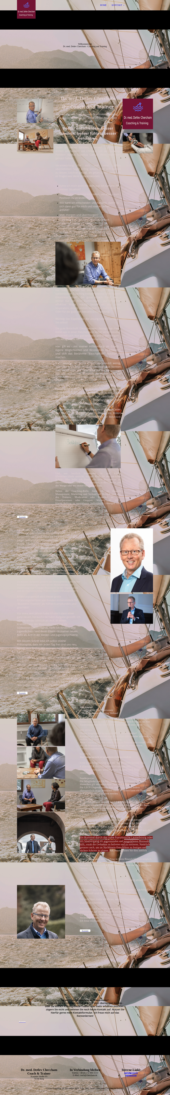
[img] (40, 9)
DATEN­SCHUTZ (131, 1073)
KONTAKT (117, 5)
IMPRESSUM (131, 1075)
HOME (103, 5)
